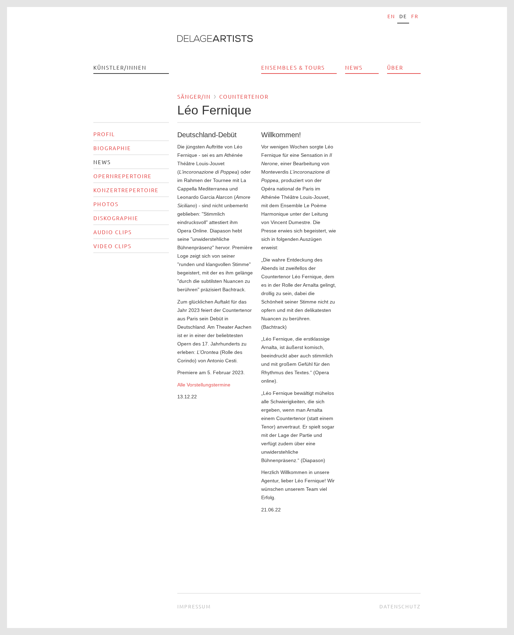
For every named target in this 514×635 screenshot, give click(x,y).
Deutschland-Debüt (207, 135)
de (403, 16)
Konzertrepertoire (126, 190)
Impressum (194, 606)
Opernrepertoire (122, 176)
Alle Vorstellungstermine (203, 385)
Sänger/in (194, 96)
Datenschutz (400, 606)
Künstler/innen (120, 67)
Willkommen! (281, 135)
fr (415, 16)
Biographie (112, 148)
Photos (106, 204)
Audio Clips (112, 232)
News (354, 67)
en (391, 16)
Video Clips (112, 246)
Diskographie (115, 218)
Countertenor (244, 96)
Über (395, 67)
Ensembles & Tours (293, 67)
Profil (104, 134)
